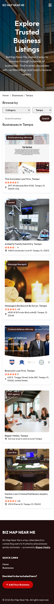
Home (5, 95)
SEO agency (14, 394)
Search (45, 118)
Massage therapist (17, 264)
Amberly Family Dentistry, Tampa (23, 243)
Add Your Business (18, 584)
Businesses (17, 95)
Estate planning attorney (20, 137)
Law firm (12, 452)
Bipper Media (43, 547)
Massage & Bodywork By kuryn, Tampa (26, 305)
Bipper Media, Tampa (16, 435)
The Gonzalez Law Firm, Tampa (22, 178)
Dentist (11, 202)
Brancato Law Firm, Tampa (20, 370)
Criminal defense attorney (20, 329)
